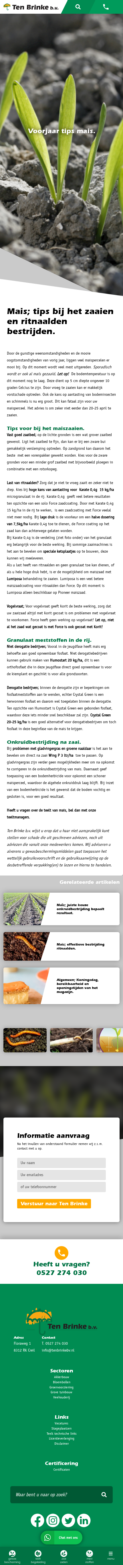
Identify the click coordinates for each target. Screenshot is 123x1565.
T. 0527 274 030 (55, 1343)
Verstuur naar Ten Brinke (54, 1204)
